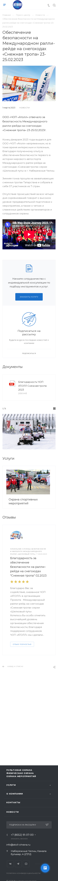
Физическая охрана (20, 773)
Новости (12, 812)
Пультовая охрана (19, 770)
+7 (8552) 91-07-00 (22, 835)
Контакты (13, 802)
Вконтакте (10, 863)
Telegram (18, 863)
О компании (14, 793)
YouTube (26, 863)
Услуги (11, 785)
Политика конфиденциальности (23, 873)
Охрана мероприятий (21, 776)
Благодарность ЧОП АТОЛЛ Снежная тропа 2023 (32, 385)
